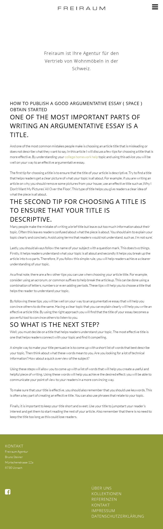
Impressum (103, 510)
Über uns (101, 488)
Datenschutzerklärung (117, 516)
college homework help (81, 157)
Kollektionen (106, 493)
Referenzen (104, 499)
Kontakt (100, 505)
